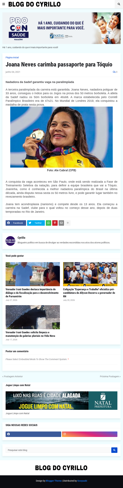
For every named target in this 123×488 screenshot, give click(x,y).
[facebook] (33, 434)
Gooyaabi (82, 480)
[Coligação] (90, 274)
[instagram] (90, 434)
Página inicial (12, 57)
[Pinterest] (55, 223)
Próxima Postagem (109, 376)
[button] (3, 4)
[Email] (61, 223)
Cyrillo (21, 237)
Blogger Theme (54, 480)
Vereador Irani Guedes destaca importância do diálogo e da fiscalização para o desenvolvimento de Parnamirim (32, 293)
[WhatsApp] (48, 223)
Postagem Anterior (13, 376)
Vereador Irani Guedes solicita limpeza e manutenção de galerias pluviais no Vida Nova (30, 334)
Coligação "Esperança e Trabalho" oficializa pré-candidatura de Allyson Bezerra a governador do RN (89, 293)
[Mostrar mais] (67, 223)
